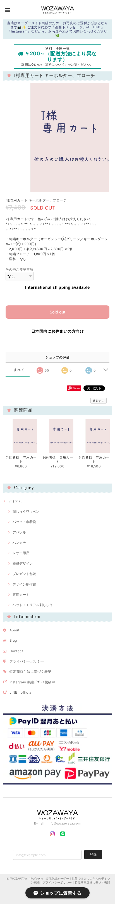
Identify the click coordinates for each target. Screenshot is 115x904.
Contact (16, 651)
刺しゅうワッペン (26, 511)
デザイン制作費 (24, 584)
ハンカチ (19, 543)
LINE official (20, 692)
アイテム (15, 501)
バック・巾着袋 (24, 522)
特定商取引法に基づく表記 (30, 671)
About (14, 630)
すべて (19, 370)
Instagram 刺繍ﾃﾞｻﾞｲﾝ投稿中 (32, 682)
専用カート (21, 594)
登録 (93, 854)
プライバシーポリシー (26, 661)
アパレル (19, 532)
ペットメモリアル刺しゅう (33, 605)
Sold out (57, 312)
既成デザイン (23, 563)
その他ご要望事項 (19, 269)
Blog (13, 640)
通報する (98, 400)
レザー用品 (21, 553)
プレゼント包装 (24, 574)
